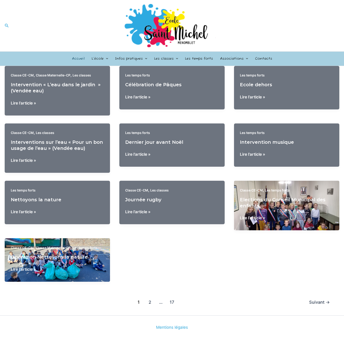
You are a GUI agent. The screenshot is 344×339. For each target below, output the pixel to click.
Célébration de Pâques (153, 84)
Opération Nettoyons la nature (49, 257)
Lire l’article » (23, 103)
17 (172, 302)
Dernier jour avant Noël (154, 142)
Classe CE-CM (22, 75)
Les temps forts (199, 58)
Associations (232, 58)
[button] (7, 26)
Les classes (164, 58)
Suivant (319, 302)
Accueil (78, 58)
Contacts (263, 58)
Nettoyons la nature (36, 199)
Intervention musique (267, 142)
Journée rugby (143, 199)
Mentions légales (172, 327)
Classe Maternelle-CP (53, 75)
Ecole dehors (256, 84)
